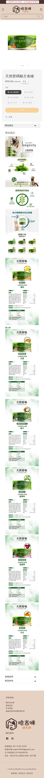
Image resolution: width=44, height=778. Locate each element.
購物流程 (9, 705)
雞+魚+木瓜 (12, 102)
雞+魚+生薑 (29, 97)
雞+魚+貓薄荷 (13, 92)
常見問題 (9, 708)
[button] (3, 9)
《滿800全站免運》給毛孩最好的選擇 (22, 2)
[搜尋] (38, 16)
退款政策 (30, 773)
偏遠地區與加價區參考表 (15, 711)
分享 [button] (10, 117)
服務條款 (14, 773)
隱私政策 (22, 773)
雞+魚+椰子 (29, 92)
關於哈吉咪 (10, 702)
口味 (6, 87)
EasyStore (32, 769)
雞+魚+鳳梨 (27, 102)
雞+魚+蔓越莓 (13, 97)
